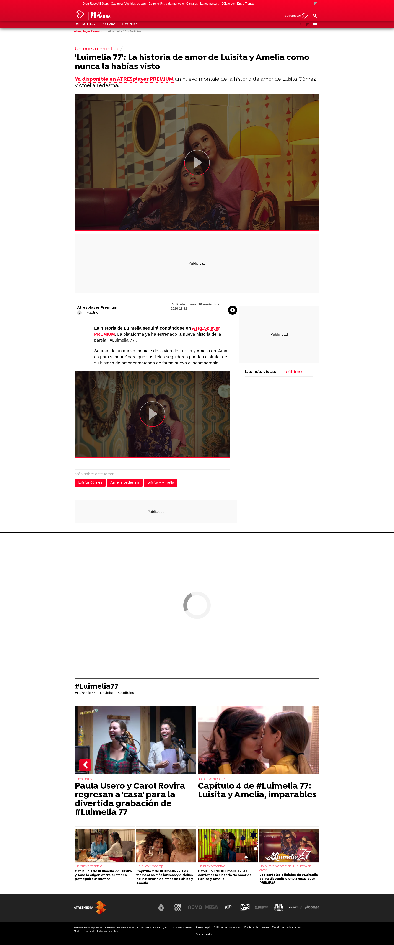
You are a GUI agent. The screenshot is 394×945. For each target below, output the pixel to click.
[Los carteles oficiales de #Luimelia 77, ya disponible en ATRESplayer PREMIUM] (289, 846)
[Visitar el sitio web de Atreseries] (228, 907)
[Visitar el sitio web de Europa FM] (262, 907)
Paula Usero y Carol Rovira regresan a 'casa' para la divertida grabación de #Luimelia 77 (130, 799)
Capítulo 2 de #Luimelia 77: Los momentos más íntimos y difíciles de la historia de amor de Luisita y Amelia (164, 877)
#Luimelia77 (86, 24)
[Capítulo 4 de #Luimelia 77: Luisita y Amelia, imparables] (258, 740)
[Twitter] (79, 312)
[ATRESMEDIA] (90, 907)
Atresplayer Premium (89, 31)
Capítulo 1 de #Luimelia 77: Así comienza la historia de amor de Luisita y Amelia (225, 875)
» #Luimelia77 (116, 31)
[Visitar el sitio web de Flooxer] (312, 907)
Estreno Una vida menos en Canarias (173, 3)
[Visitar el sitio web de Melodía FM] (278, 907)
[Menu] (314, 24)
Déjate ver (228, 3)
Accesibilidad (204, 934)
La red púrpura (209, 3)
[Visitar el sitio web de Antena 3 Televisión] (144, 909)
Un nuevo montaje (88, 866)
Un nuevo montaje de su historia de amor (285, 868)
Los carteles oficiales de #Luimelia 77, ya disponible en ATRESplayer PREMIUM (288, 879)
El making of (84, 779)
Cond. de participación (286, 927)
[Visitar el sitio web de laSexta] (161, 907)
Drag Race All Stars (96, 3)
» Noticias (134, 31)
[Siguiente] (315, 4)
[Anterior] (78, 4)
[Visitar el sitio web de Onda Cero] (245, 907)
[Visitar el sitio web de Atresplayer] (295, 907)
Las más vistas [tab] (260, 372)
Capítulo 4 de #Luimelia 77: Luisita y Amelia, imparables (257, 791)
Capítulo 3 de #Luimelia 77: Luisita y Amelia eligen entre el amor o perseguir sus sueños (103, 875)
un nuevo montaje (211, 779)
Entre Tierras (245, 3)
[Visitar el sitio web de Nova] (195, 907)
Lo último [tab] (292, 372)
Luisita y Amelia (160, 482)
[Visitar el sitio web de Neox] (178, 907)
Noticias (108, 24)
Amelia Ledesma (124, 482)
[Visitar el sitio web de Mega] (211, 907)
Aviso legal (202, 927)
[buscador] (314, 16)
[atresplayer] (295, 16)
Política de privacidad (227, 927)
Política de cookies (256, 927)
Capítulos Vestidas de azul (128, 3)
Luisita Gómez (90, 482)
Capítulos (129, 24)
